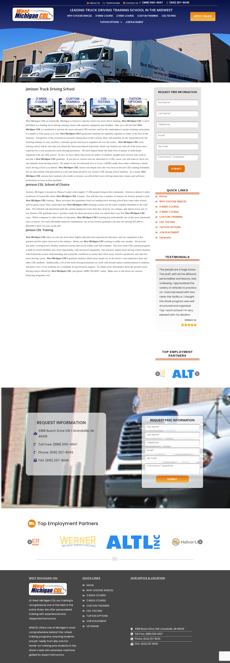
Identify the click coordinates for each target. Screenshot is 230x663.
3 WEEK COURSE (104, 16)
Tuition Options (135, 100)
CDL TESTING (169, 16)
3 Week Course (41, 100)
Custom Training (72, 100)
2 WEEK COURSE (125, 16)
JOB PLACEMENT (134, 22)
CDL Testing (103, 100)
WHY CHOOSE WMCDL (79, 16)
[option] (177, 374)
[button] (202, 16)
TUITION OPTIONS (109, 22)
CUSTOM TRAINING (147, 16)
